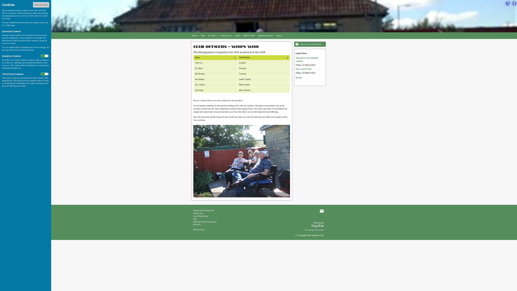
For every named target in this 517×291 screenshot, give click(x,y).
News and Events (303, 69)
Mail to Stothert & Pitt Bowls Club (322, 211)
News (203, 35)
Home (194, 35)
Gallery (238, 35)
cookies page (10, 25)
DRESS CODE (249, 35)
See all (298, 77)
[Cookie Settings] (507, 3)
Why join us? (226, 35)
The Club (211, 35)
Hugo (317, 225)
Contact (279, 35)
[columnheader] (215, 57)
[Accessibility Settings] (514, 3)
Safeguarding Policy (265, 35)
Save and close (41, 5)
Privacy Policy (198, 230)
